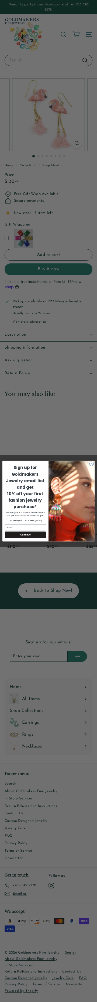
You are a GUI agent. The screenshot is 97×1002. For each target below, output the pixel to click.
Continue (25, 534)
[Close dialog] (91, 464)
